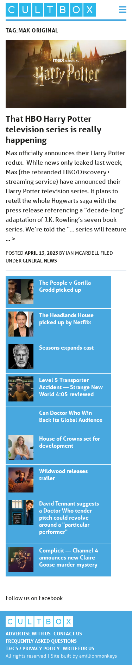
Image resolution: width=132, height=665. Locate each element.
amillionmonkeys (98, 655)
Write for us (78, 648)
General (33, 260)
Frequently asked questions (41, 640)
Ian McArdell (83, 253)
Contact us (68, 633)
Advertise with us (28, 633)
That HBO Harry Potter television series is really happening (53, 129)
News (50, 260)
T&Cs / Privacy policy (33, 648)
